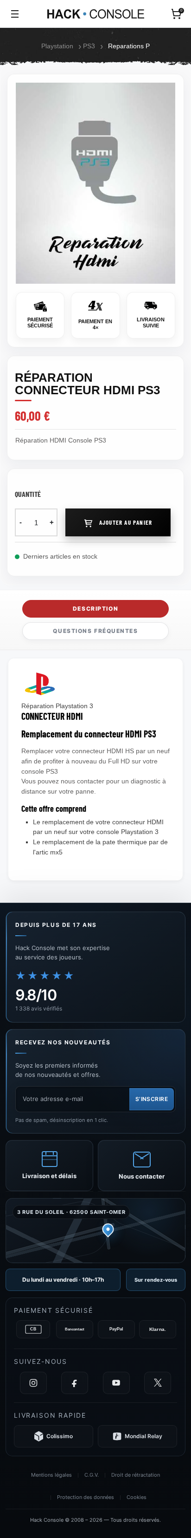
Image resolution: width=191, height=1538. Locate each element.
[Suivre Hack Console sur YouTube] (116, 1383)
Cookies (136, 1497)
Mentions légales (51, 1475)
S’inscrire (151, 1098)
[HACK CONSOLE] (95, 14)
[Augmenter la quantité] (51, 522)
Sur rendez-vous (155, 1280)
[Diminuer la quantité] (20, 522)
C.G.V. (91, 1475)
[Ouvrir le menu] (14, 14)
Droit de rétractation (135, 1475)
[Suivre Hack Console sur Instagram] (33, 1383)
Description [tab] (95, 608)
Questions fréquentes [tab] (95, 630)
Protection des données (85, 1497)
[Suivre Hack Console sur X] (157, 1383)
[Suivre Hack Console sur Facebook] (74, 1383)
